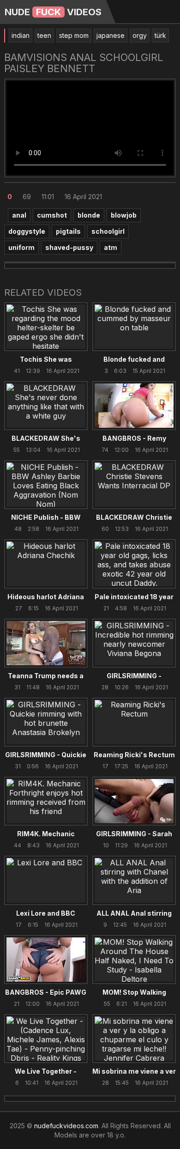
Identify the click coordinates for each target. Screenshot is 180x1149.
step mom (74, 35)
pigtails (68, 231)
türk (160, 35)
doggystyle (26, 231)
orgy (139, 35)
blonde (89, 215)
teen (44, 35)
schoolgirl (108, 231)
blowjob (124, 215)
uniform (21, 247)
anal (19, 215)
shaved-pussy (69, 247)
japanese (110, 35)
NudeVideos (53, 12)
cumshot (52, 215)
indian (21, 35)
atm (110, 247)
